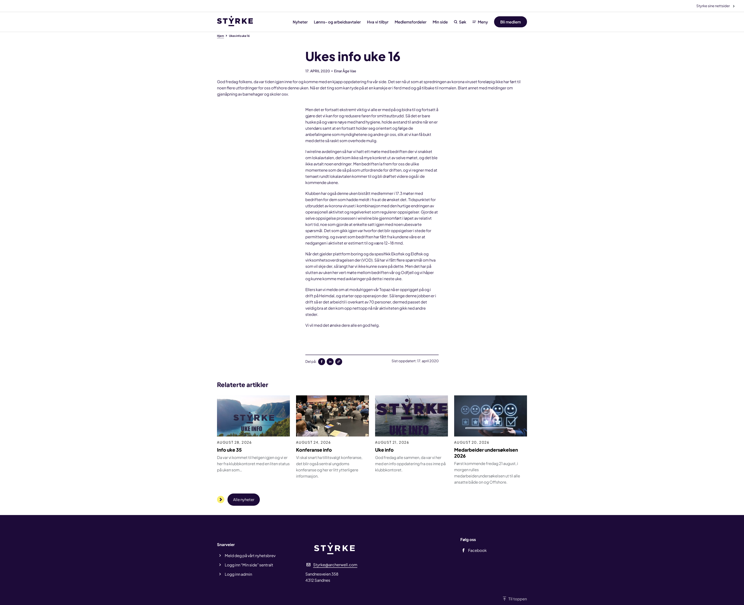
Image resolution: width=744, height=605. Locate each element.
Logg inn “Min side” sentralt (249, 564)
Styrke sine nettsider (713, 5)
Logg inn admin (238, 574)
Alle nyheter (243, 499)
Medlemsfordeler (410, 21)
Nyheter (300, 21)
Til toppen (517, 598)
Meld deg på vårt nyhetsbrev (250, 555)
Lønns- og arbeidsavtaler (337, 21)
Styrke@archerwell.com (335, 564)
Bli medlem (510, 21)
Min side (440, 21)
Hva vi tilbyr (377, 21)
